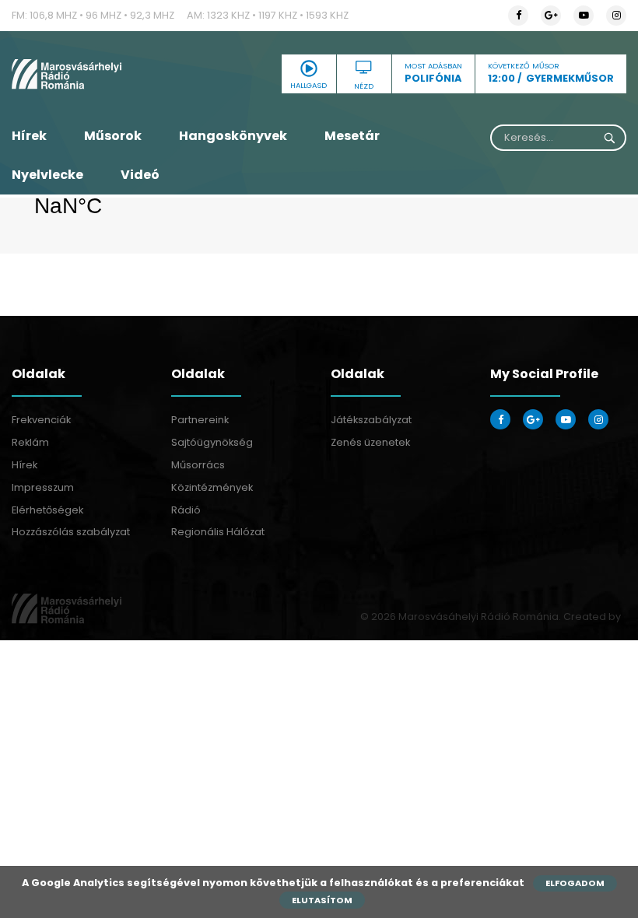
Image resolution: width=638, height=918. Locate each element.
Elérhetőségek (47, 510)
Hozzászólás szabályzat (71, 531)
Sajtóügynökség (212, 442)
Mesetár (352, 136)
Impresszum (43, 487)
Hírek (29, 136)
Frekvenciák (41, 419)
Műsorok (113, 136)
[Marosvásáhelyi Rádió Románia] (106, 73)
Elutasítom (322, 900)
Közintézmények (212, 487)
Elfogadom (575, 883)
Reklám (30, 442)
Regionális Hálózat (218, 531)
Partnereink (200, 419)
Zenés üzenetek (370, 442)
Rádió (186, 510)
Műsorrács (198, 464)
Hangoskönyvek (233, 136)
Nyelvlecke (47, 175)
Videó (140, 175)
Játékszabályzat (371, 419)
